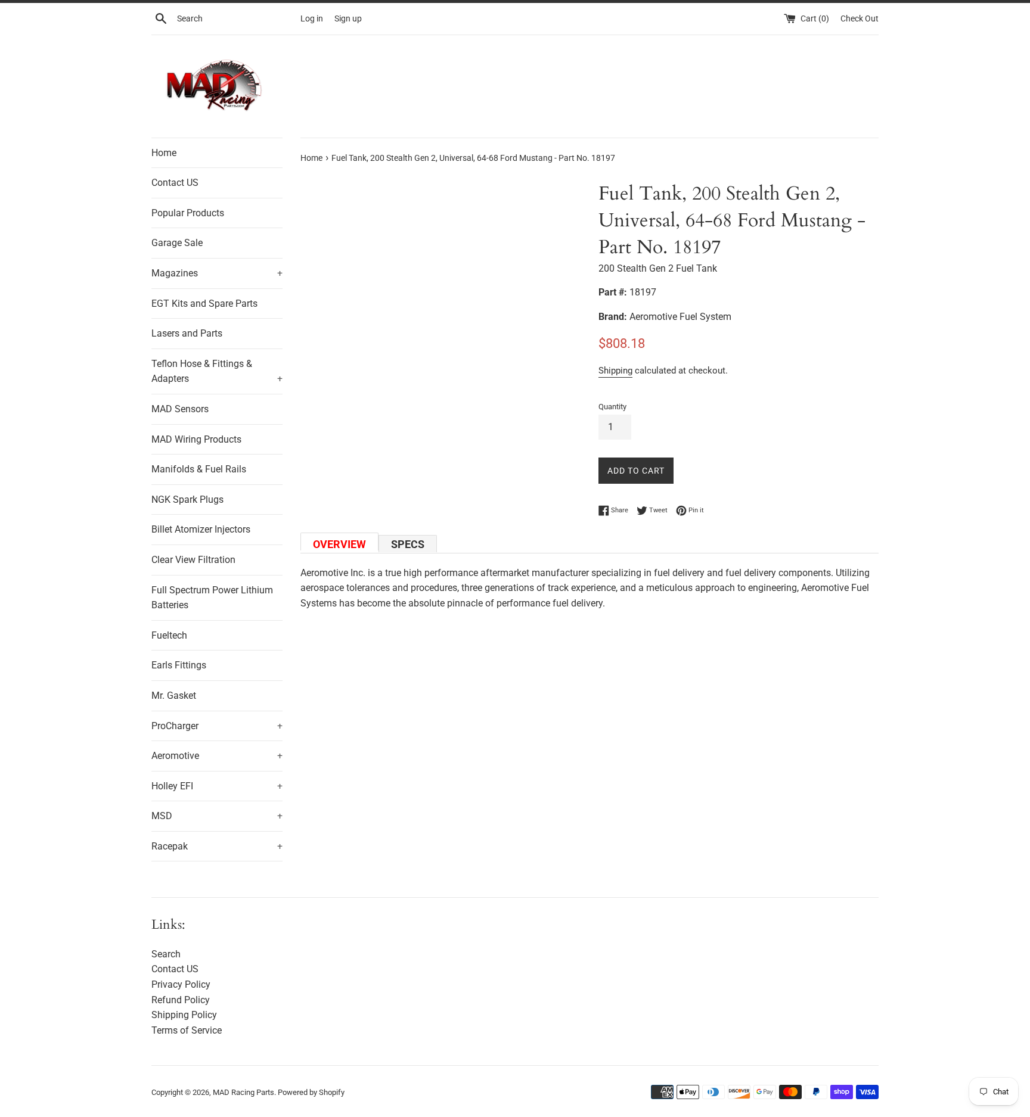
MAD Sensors (180, 409)
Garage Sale (177, 242)
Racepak (217, 846)
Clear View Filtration (193, 559)
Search (166, 954)
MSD (217, 816)
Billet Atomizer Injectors (200, 529)
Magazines (217, 273)
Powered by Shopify (311, 1092)
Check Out (859, 19)
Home (163, 152)
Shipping (615, 370)
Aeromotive (217, 755)
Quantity (612, 406)
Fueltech (169, 635)
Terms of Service (186, 1030)
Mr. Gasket (173, 695)
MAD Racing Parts (243, 1092)
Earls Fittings (178, 665)
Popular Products (187, 213)
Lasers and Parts (186, 333)
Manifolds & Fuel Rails (198, 469)
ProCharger (217, 726)
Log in (311, 19)
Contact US (174, 182)
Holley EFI (217, 786)
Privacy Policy (180, 984)
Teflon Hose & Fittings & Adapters (217, 371)
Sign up (348, 19)
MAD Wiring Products (196, 439)
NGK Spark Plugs (187, 499)
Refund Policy (180, 1000)
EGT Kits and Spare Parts (204, 303)
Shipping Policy (184, 1014)
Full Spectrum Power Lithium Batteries (212, 597)
